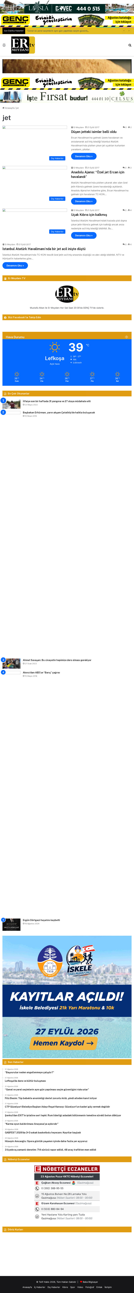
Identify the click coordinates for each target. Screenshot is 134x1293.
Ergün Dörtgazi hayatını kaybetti (41, 920)
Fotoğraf (89, 1287)
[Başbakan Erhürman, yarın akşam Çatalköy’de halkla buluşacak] (11, 533)
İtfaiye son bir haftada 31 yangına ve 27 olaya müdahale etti (57, 401)
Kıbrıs (65, 1287)
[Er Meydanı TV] (23, 45)
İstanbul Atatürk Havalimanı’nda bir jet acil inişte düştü (43, 249)
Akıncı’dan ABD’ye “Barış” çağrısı (41, 672)
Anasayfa (9, 108)
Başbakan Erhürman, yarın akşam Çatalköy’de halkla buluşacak (59, 412)
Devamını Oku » (83, 156)
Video (80, 1287)
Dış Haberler (54, 1287)
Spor (72, 1287)
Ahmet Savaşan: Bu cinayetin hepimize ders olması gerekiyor (57, 660)
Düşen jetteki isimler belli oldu (94, 132)
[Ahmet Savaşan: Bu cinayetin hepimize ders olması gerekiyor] (11, 664)
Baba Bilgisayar (90, 1282)
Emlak (99, 1287)
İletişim (108, 1287)
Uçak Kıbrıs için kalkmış (89, 215)
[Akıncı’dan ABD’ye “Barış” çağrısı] (11, 793)
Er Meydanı (79, 127)
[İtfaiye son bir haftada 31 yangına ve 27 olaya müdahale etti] (11, 404)
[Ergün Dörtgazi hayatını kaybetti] (11, 925)
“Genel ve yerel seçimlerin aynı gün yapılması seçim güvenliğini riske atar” (64, 30)
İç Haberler (39, 1287)
